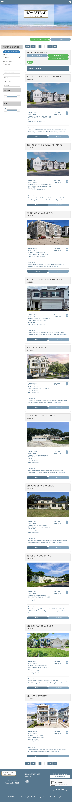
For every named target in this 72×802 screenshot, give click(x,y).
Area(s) (5, 69)
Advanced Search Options (11, 51)
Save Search (59, 55)
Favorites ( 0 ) (37, 55)
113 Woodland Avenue (40, 486)
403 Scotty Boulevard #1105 (44, 279)
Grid (30, 62)
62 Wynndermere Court (42, 416)
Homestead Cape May (36, 14)
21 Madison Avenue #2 (40, 213)
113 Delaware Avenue (40, 626)
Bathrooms (7, 104)
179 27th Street (37, 696)
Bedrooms (7, 90)
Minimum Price (7, 75)
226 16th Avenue (37, 348)
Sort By (5, 54)
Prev (33, 46)
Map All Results (59, 59)
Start (27, 46)
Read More (62, 131)
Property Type (7, 61)
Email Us (28, 777)
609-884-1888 (35, 774)
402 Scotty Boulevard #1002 (44, 145)
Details (38, 136)
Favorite (59, 136)
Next (50, 46)
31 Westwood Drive (39, 556)
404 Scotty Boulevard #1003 (44, 77)
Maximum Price (7, 82)
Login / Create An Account (40, 39)
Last (55, 46)
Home (60, 39)
